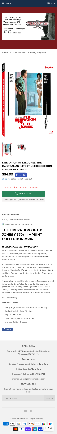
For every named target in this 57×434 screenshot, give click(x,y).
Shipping (6, 179)
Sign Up (49, 398)
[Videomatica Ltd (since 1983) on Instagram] (30, 411)
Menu (8, 3)
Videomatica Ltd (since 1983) (29, 418)
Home (5, 52)
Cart (53, 3)
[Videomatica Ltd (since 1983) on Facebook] (25, 411)
